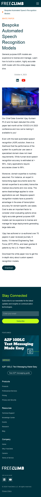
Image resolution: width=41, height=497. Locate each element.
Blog (3, 431)
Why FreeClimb (7, 449)
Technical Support (8, 413)
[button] (37, 3)
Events (4, 422)
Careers (5, 453)
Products (5, 386)
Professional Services (9, 391)
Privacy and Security (9, 400)
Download (9, 268)
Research (5, 426)
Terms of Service (8, 458)
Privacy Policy (7, 491)
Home (4, 444)
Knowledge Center (8, 417)
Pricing (4, 395)
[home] (13, 3)
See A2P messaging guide (19, 373)
